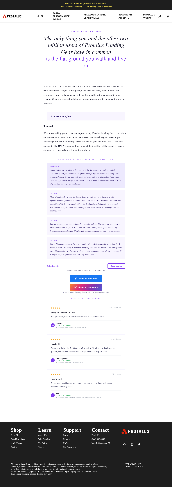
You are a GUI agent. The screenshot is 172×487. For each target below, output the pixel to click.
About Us (42, 435)
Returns (66, 439)
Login (65, 435)
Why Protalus (44, 439)
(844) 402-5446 (98, 439)
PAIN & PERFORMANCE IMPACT (61, 16)
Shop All (14, 435)
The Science (43, 443)
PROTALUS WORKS (149, 16)
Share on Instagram (88, 287)
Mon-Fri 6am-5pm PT (101, 443)
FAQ (65, 443)
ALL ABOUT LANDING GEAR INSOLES (95, 16)
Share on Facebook (88, 278)
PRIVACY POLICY (134, 466)
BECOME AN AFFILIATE (125, 16)
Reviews (14, 447)
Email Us (95, 435)
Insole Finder (16, 443)
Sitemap (41, 447)
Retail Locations (18, 439)
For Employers (69, 447)
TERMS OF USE (133, 464)
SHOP (40, 16)
